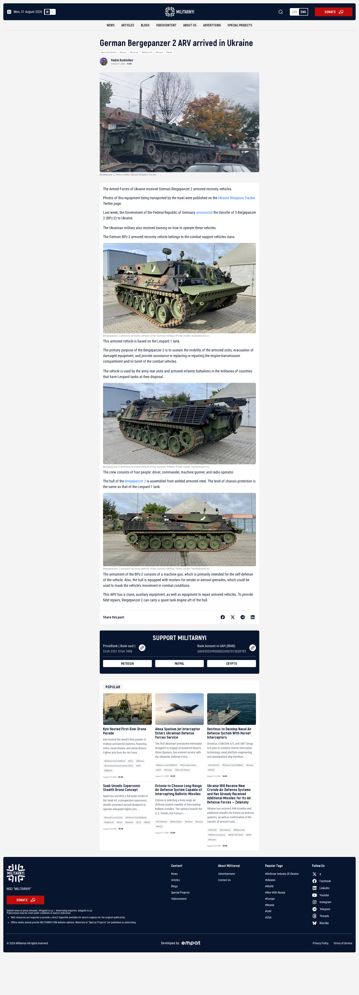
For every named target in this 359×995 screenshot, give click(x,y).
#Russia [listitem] (269, 905)
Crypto (231, 663)
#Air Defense (213, 765)
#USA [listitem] (268, 917)
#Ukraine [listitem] (270, 880)
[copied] (142, 647)
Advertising (212, 25)
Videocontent (166, 25)
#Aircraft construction (113, 817)
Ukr (294, 12)
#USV (138, 766)
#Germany (134, 52)
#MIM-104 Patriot (236, 835)
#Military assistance (216, 835)
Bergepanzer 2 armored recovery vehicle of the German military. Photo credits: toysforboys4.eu (156, 335)
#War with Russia (182, 770)
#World (169, 52)
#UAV (130, 761)
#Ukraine (159, 52)
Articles (127, 25)
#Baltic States (176, 822)
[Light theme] (47, 11)
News (111, 25)
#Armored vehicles (109, 52)
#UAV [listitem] (268, 911)
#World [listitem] (269, 886)
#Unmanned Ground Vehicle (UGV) (118, 766)
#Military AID (147, 52)
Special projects (239, 25)
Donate (330, 12)
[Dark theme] (52, 11)
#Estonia (188, 822)
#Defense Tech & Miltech (114, 761)
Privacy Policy (320, 943)
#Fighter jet (109, 822)
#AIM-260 (212, 830)
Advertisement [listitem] (226, 873)
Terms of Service (342, 943)
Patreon (127, 663)
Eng (303, 12)
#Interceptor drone (188, 765)
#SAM (248, 835)
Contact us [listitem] (224, 880)
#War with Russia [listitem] (275, 892)
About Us (190, 25)
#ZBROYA (108, 770)
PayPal (179, 663)
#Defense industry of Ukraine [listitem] (282, 873)
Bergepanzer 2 (135, 481)
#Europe (123, 52)
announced (204, 212)
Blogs (145, 25)
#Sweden (129, 822)
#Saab (119, 822)
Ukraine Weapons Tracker (236, 198)
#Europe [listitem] (270, 898)
